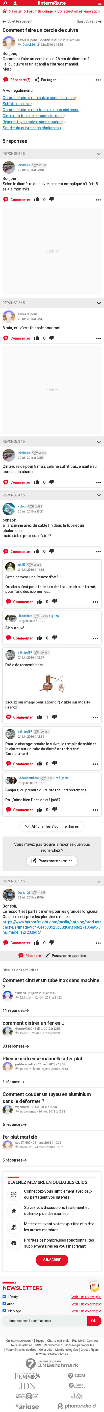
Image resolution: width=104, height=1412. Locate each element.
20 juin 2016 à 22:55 (30, 458)
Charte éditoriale (58, 1340)
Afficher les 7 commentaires (55, 826)
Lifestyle (13, 1297)
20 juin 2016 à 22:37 (30, 319)
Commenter (20, 200)
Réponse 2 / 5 (14, 303)
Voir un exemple (86, 1296)
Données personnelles (79, 1345)
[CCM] (76, 1376)
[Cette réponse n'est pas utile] (51, 200)
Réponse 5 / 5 (14, 881)
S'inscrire (52, 1260)
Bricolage (13, 1311)
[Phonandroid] (76, 1406)
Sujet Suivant (87, 21)
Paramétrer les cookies (21, 1350)
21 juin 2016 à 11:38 (31, 569)
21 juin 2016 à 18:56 (50, 44)
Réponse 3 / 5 (14, 441)
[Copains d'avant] (27, 1396)
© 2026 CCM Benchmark (52, 1354)
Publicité (78, 1340)
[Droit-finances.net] (76, 1386)
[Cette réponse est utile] (37, 200)
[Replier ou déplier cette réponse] (99, 154)
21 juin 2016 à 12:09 (31, 657)
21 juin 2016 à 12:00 (32, 621)
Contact (92, 1340)
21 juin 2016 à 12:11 (31, 736)
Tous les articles (21, 1345)
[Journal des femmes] (27, 1376)
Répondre (33, 956)
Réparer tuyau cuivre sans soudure (33, 121)
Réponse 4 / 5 (14, 495)
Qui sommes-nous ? (19, 1340)
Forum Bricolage (40, 11)
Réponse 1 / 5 (14, 154)
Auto (10, 1304)
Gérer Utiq (45, 1350)
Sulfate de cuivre (17, 103)
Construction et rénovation (78, 11)
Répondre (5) (20, 80)
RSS (38, 1345)
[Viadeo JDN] (76, 1396)
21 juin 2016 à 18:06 (32, 783)
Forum (17, 11)
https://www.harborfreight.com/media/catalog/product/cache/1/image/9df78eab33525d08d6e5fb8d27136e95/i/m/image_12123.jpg (52, 927)
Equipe (40, 1340)
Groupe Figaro (90, 1350)
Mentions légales (66, 1350)
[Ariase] (27, 1406)
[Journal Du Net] (27, 1386)
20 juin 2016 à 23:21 (30, 511)
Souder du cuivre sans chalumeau (32, 127)
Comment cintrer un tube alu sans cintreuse (41, 109)
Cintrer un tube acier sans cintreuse (33, 115)
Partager (48, 80)
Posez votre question (55, 861)
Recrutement (53, 1345)
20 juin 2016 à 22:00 (30, 170)
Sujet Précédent (20, 21)
